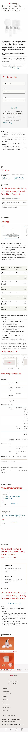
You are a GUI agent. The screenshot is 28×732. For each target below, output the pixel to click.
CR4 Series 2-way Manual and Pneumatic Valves (11, 497)
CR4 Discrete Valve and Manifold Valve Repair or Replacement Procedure (13, 516)
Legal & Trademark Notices (8, 721)
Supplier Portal (6, 710)
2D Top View (6, 179)
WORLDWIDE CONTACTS (13, 681)
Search (16, 730)
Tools (22, 730)
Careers (25, 59)
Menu (6, 730)
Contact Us (25, 53)
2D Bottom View (19, 179)
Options (4, 97)
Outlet (4, 89)
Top (11, 730)
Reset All (14, 108)
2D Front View (18, 177)
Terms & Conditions (15, 719)
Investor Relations (6, 704)
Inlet (4, 81)
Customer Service (6, 707)
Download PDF (14, 503)
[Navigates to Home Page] (14, 3)
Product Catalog (6, 691)
